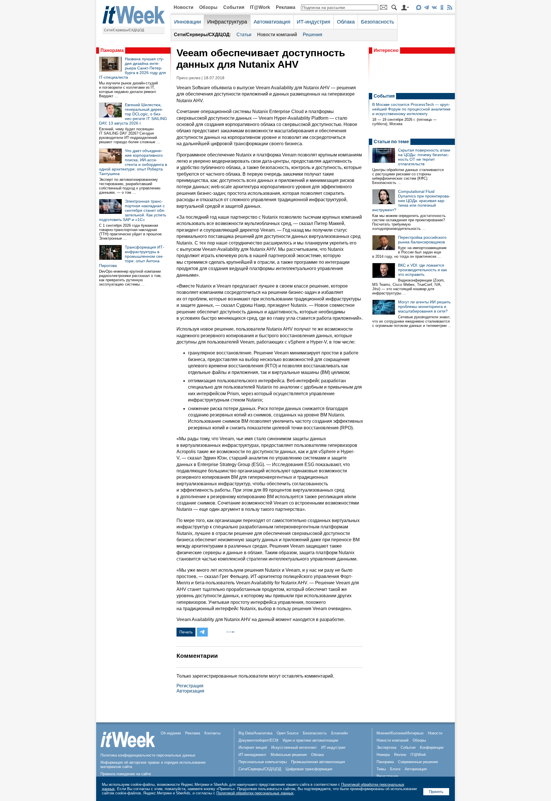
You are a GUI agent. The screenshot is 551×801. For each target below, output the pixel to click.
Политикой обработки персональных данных (255, 793)
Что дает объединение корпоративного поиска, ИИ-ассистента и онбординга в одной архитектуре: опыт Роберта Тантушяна (133, 162)
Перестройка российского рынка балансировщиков (422, 239)
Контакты (212, 733)
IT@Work (260, 7)
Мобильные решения (289, 754)
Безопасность (377, 22)
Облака (346, 22)
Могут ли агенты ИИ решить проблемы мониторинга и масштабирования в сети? (424, 306)
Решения (312, 34)
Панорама (112, 50)
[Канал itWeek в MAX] (418, 8)
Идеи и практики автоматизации (310, 740)
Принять (436, 792)
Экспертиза (386, 747)
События (233, 7)
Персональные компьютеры (262, 762)
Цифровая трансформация (309, 769)
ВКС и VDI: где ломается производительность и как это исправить (422, 270)
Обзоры (208, 7)
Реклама (285, 7)
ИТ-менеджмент (252, 754)
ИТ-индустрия (313, 22)
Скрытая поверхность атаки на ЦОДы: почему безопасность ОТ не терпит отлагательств (424, 157)
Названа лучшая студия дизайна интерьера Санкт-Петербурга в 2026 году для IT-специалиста (132, 68)
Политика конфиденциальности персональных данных (147, 755)
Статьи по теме (391, 141)
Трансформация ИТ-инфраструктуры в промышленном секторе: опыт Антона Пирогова (131, 256)
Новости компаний (277, 34)
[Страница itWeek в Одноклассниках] (442, 8)
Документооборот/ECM (258, 740)
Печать (186, 632)
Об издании (171, 733)
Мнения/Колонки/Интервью (400, 733)
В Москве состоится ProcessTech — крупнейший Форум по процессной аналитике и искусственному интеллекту (411, 109)
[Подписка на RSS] (449, 8)
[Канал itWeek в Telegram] (426, 8)
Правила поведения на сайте (125, 774)
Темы (381, 769)
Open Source (287, 733)
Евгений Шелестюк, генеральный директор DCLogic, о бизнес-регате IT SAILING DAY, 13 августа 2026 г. (133, 113)
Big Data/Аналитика (255, 733)
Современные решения (418, 762)
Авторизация (190, 690)
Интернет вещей (252, 747)
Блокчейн (339, 733)
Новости (183, 7)
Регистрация (189, 685)
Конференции (431, 747)
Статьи (243, 34)
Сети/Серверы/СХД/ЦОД (124, 30)
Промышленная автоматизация (318, 762)
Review (400, 754)
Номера (383, 754)
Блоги (395, 769)
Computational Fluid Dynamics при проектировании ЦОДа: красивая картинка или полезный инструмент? (411, 200)
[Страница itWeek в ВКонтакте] (434, 8)
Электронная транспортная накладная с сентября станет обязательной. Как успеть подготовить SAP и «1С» (132, 210)
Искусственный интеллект (294, 747)
